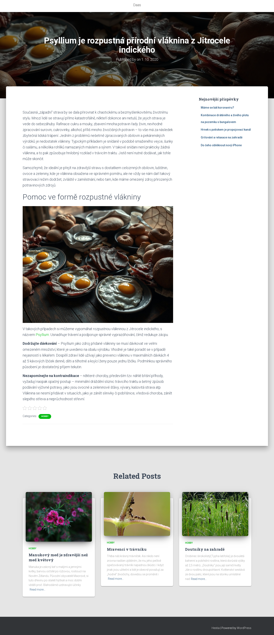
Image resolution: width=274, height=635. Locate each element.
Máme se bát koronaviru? (217, 107)
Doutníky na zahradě (204, 549)
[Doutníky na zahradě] (215, 513)
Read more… (37, 589)
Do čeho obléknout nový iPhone (221, 145)
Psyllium (42, 335)
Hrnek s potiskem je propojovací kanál (226, 129)
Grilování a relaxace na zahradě (222, 137)
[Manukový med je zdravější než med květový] (59, 516)
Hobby (44, 416)
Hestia (216, 628)
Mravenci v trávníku (126, 549)
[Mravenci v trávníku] (137, 513)
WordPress (244, 628)
